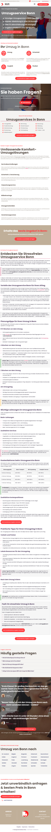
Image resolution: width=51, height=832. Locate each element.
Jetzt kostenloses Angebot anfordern (11, 522)
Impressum (24, 826)
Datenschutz (31, 826)
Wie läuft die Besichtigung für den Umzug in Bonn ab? (14, 658)
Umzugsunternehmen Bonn (19, 829)
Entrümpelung (44, 338)
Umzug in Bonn (17, 47)
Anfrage (7, 334)
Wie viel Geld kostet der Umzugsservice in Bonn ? (13, 668)
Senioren (6, 451)
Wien (3, 704)
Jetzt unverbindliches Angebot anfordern (13, 630)
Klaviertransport (9, 723)
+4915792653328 (45, 1)
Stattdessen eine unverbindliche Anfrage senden (25, 106)
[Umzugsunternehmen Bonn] (5, 4)
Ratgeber (19, 826)
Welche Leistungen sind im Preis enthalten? (12, 661)
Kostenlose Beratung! (6, 88)
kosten (26, 360)
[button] (35, 4)
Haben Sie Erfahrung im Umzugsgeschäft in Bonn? (13, 664)
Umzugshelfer (41, 290)
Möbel (26, 168)
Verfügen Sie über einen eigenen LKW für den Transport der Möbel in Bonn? (18, 671)
